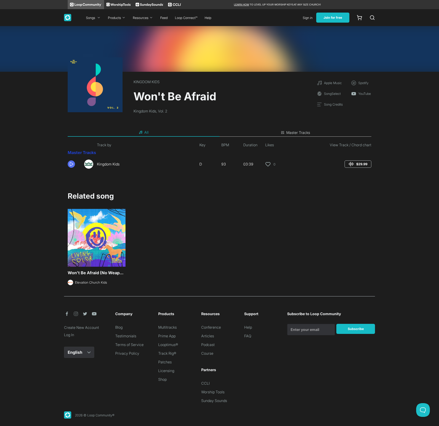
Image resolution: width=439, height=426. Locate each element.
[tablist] (219, 132)
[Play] (71, 164)
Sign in (308, 18)
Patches (165, 362)
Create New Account (81, 327)
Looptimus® (168, 344)
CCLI (205, 383)
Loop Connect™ (186, 18)
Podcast (208, 344)
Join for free (333, 17)
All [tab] (146, 132)
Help (208, 18)
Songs (90, 18)
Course (207, 353)
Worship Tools (213, 392)
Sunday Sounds (214, 400)
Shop (162, 379)
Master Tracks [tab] (298, 132)
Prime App (167, 336)
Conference (211, 327)
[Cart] (359, 17)
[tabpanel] (219, 157)
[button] (74, 164)
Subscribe (356, 329)
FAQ (247, 336)
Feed (164, 18)
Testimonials (125, 336)
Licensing (166, 370)
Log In (69, 335)
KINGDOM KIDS (147, 82)
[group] (358, 164)
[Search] (372, 17)
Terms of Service (129, 344)
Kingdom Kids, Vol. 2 (150, 111)
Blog (119, 327)
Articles (207, 336)
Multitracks (167, 327)
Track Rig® (167, 353)
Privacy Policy (127, 353)
